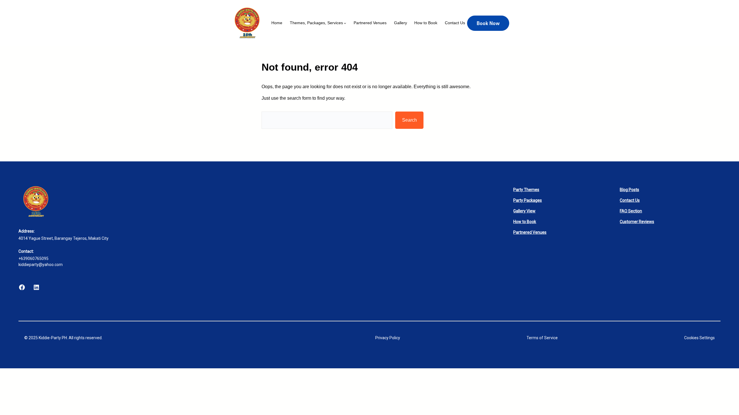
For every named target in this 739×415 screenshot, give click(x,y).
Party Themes (526, 189)
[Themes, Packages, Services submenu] (345, 23)
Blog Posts (629, 189)
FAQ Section (631, 211)
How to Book (524, 221)
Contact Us (630, 200)
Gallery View (524, 211)
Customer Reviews (637, 221)
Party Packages (527, 200)
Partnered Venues (529, 232)
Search (409, 120)
